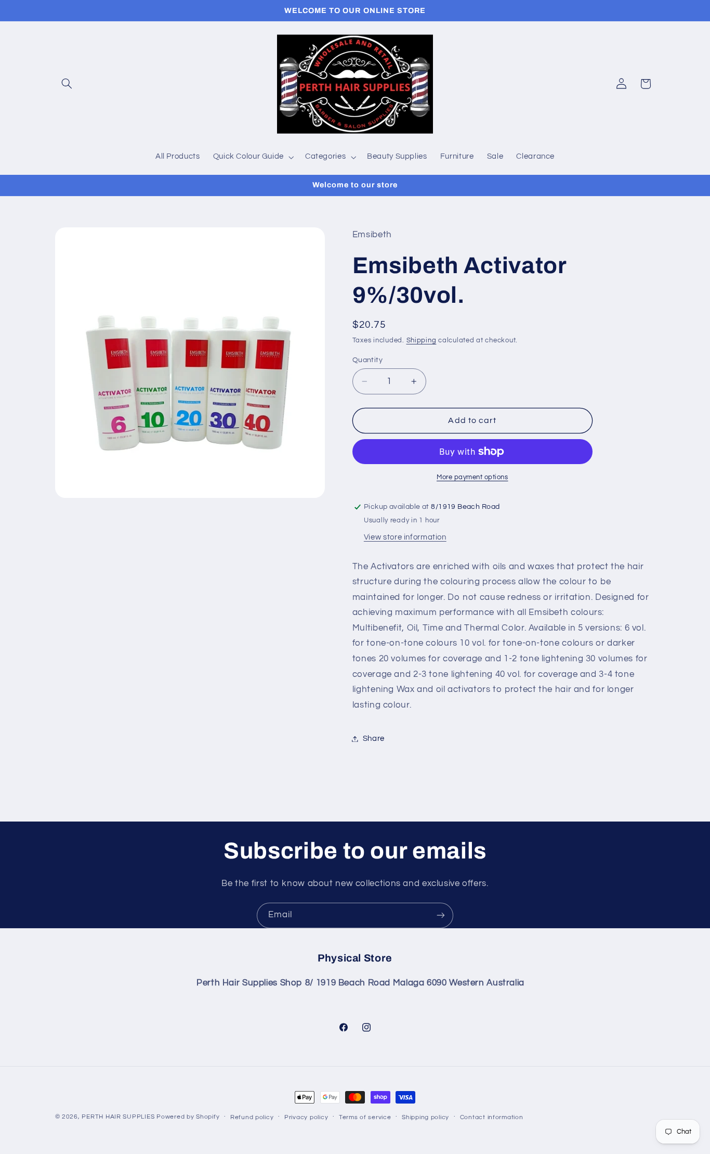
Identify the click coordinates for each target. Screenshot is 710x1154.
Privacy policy (306, 1117)
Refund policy (252, 1117)
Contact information (491, 1117)
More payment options (472, 477)
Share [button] (374, 738)
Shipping (421, 340)
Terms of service (365, 1117)
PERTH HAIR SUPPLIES (118, 1117)
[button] (67, 84)
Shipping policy (425, 1117)
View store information (405, 537)
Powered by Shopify (187, 1117)
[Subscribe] (441, 915)
